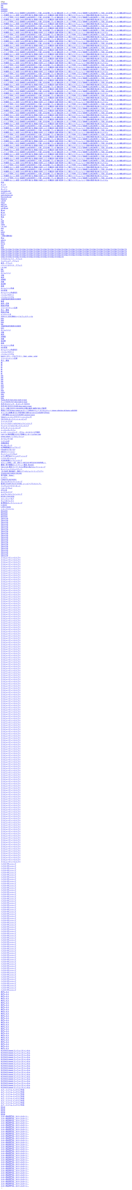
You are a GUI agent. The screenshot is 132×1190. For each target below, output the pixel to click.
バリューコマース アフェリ (11, 265)
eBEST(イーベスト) (8, 452)
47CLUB (4, 490)
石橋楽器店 (5, 443)
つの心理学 (24, 15)
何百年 (61, 15)
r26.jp (3, 202)
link (2, 5)
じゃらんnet (5, 441)
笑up (2, 238)
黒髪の (36, 15)
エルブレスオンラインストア (11, 494)
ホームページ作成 (7, 288)
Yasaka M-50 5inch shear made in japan (14, 400)
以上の (128, 13)
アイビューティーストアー (11, 557)
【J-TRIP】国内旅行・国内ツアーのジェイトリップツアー (22, 471)
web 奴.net (4, 208)
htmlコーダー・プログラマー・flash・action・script (19, 356)
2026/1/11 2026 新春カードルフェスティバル (17, 316)
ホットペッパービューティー (11, 469)
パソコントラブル (7, 297)
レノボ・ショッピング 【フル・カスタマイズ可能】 (20, 432)
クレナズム (104, 15)
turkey (3, 232)
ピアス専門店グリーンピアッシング (14, 456)
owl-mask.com (5, 191)
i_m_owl (4, 226)
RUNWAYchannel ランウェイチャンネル (15, 1050)
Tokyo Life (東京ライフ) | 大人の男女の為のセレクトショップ (23, 467)
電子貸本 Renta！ (8, 475)
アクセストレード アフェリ (11, 259)
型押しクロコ (14, 13)
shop (2, 245)
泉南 (2, 286)
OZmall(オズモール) (8, 449)
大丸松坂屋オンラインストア (11, 460)
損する (30, 15)
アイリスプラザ (6, 421)
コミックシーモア (7, 498)
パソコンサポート (7, 295)
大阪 (2, 275)
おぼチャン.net (6, 193)
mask (2, 234)
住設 (2, 182)
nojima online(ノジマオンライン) (12, 436)
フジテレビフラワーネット (11, 486)
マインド (4, 187)
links (2, 318)
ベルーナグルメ (6, 488)
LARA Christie (6, 507)
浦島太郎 (60, 13)
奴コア (3, 215)
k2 (1, 219)
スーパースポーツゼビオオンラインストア (16, 423)
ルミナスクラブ (6, 492)
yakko (3, 224)
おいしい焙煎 (14, 15)
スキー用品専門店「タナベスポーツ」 (15, 1116)
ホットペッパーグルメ (9, 454)
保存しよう (43, 15)
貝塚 (2, 282)
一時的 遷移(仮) (6, 236)
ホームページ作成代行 (9, 292)
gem (2, 228)
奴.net (3, 212)
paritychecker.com (7, 195)
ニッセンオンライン (8, 430)
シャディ (4, 477)
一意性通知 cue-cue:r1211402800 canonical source (18, 415)
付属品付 (51, 15)
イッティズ (5, 13)
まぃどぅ (4, 189)
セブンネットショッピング (11, 428)
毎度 (2, 301)
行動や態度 (90, 15)
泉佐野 (3, 284)
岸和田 (3, 279)
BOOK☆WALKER (7, 496)
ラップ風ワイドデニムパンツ (74, 15)
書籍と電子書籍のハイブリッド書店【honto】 (17, 465)
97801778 (4, 249)
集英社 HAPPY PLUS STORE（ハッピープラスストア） (21, 484)
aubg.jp (3, 240)
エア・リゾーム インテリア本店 (12, 1090)
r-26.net (3, 200)
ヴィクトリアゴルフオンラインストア (15, 426)
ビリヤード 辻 (6, 314)
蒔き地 (96, 15)
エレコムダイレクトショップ (11, 481)
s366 (2, 222)
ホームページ (6, 273)
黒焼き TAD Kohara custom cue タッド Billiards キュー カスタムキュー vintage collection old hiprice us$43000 (39, 410)
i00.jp (3, 242)
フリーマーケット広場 (9, 308)
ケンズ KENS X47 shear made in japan (14, 402)
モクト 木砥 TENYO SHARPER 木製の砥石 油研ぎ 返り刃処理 (23, 408)
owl (2, 230)
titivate (3, 1107)
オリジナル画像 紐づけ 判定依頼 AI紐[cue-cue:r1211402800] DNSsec (25, 412)
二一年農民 (5, 15)
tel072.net (4, 206)
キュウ (3, 184)
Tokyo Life (4, 518)
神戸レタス (5, 992)
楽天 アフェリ (6, 263)
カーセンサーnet (7, 439)
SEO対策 (4, 290)
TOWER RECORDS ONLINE (11, 473)
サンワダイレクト (7, 501)
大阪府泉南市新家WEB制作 (11, 299)
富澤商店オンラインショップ (11, 503)
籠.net (3, 210)
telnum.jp (4, 199)
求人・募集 (5, 310)
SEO (2, 271)
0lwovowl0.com (6, 197)
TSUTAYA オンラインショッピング (14, 419)
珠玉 (2, 217)
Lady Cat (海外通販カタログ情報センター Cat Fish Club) (21, 434)
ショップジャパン (7, 509)
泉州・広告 (5, 303)
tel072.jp (3, 204)
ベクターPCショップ (8, 458)
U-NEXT (4, 505)
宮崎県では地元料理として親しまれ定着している (38, 13)
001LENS (4, 511)
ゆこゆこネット (6, 445)
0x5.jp (3, 244)
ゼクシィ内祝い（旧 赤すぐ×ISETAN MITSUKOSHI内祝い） (23, 462)
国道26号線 (5, 305)
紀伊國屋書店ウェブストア (11, 447)
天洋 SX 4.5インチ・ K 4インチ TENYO (15, 404)
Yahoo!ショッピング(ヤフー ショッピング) (16, 417)
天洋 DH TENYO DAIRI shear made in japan (16, 406)
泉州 (2, 277)
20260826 (4, 3)
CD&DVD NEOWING (9, 479)
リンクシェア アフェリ (10, 261)
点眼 (56, 15)
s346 (2, 221)
